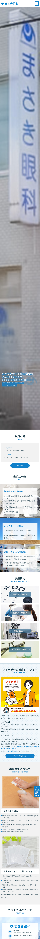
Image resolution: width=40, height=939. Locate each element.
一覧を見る (20, 465)
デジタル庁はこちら (20, 756)
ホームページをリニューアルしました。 (17, 457)
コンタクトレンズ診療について (14, 450)
